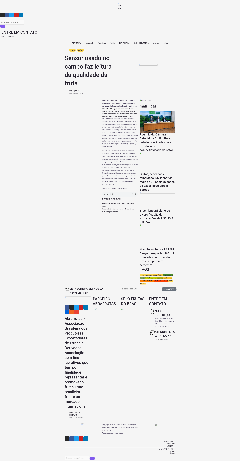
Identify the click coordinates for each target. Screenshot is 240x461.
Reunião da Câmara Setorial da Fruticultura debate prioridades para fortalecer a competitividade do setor (156, 142)
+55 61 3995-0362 (161, 339)
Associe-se (102, 43)
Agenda (156, 43)
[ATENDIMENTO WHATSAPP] (152, 332)
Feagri (105, 113)
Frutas (72, 50)
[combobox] (12, 22)
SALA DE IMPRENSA (142, 43)
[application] (120, 103)
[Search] (2, 26)
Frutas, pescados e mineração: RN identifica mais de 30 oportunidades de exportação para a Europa (157, 181)
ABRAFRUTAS (77, 43)
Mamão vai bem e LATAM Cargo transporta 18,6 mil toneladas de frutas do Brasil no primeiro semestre (157, 257)
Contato (165, 43)
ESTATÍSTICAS (124, 43)
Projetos (113, 43)
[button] (120, 442)
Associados (90, 43)
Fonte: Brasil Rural (111, 198)
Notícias (80, 50)
